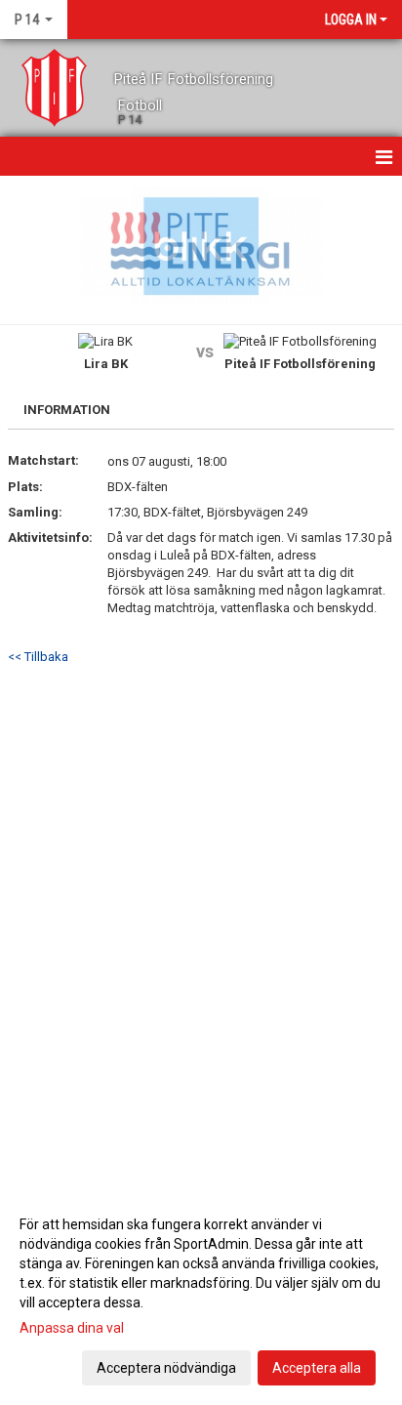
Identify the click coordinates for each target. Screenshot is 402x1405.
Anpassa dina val (72, 1328)
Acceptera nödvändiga (166, 1368)
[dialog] (201, 1295)
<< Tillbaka (38, 656)
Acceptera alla (316, 1368)
